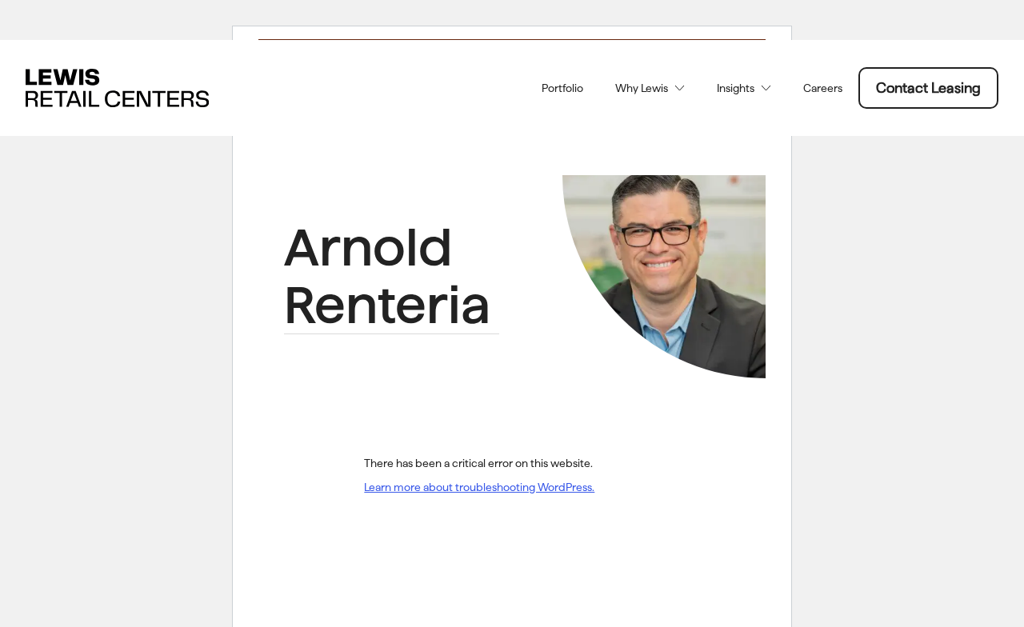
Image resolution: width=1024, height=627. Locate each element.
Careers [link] (822, 88)
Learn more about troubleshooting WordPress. (479, 487)
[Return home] (117, 88)
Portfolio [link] (562, 88)
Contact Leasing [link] (928, 87)
